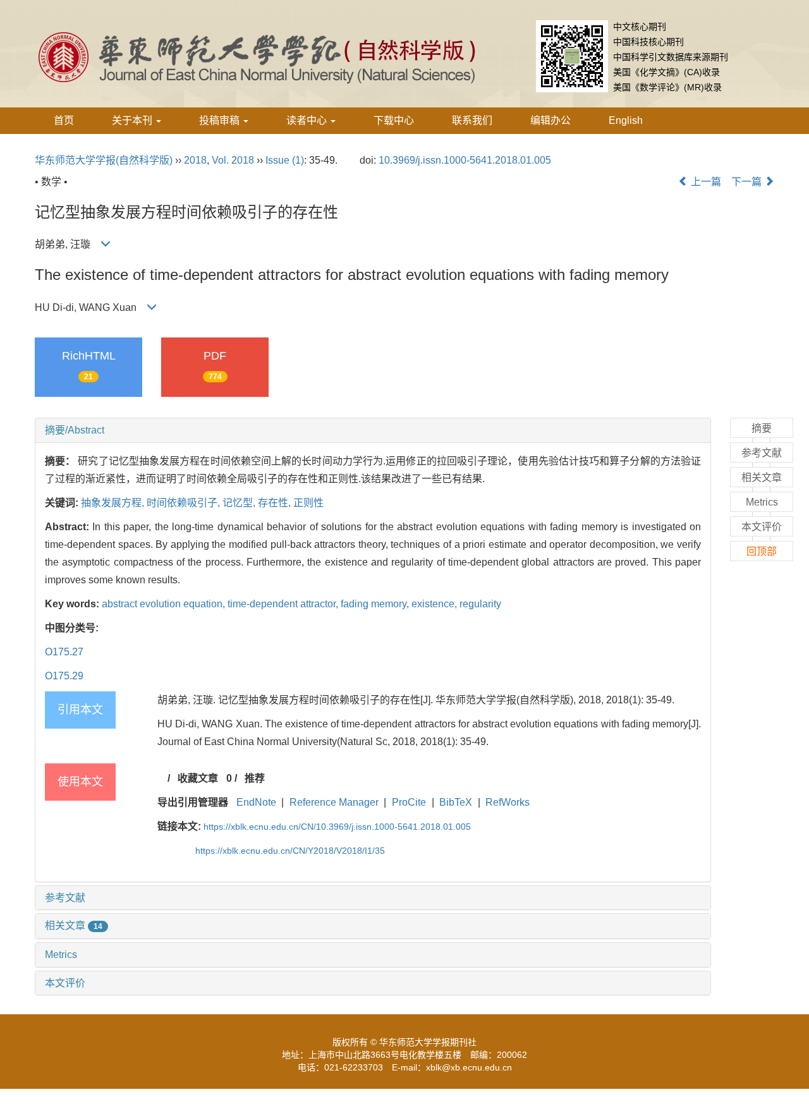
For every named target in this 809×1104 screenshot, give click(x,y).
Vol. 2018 (233, 160)
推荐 (255, 778)
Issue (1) (284, 160)
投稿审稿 (220, 120)
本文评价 (65, 983)
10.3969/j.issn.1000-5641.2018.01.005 (465, 160)
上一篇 (704, 181)
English (626, 120)
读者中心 (307, 120)
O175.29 (64, 675)
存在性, (275, 502)
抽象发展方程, (114, 502)
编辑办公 (550, 120)
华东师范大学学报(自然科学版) (104, 160)
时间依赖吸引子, (184, 502)
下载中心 (394, 120)
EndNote (256, 802)
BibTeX (455, 802)
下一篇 (747, 181)
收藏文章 (198, 778)
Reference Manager (334, 802)
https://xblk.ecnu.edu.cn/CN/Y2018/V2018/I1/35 (290, 851)
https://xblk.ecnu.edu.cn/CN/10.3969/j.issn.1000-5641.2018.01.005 (337, 827)
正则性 (308, 502)
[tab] (372, 430)
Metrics (61, 954)
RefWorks (507, 802)
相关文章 (73, 925)
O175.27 (64, 651)
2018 (195, 160)
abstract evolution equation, (165, 603)
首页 (64, 120)
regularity (480, 603)
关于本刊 (133, 120)
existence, (435, 603)
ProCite (409, 802)
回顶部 (761, 551)
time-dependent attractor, (284, 603)
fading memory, (376, 603)
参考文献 (65, 897)
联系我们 (472, 120)
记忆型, (240, 502)
